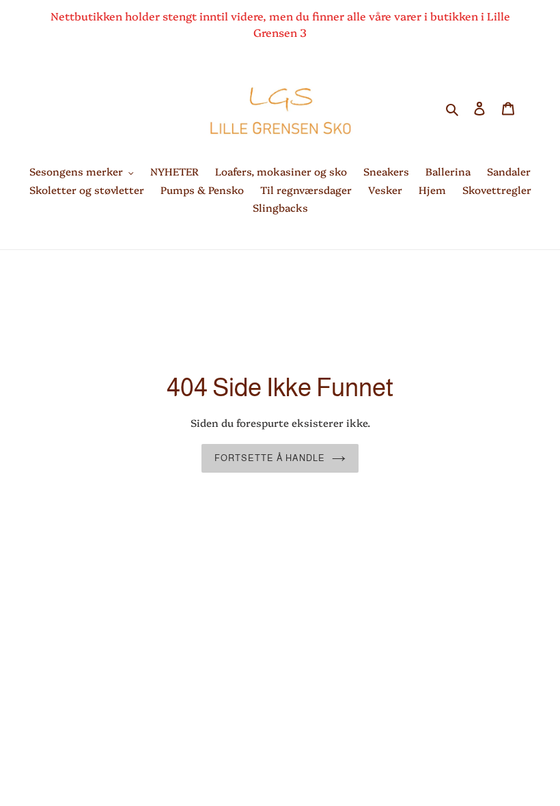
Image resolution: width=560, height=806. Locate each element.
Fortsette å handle (269, 458)
